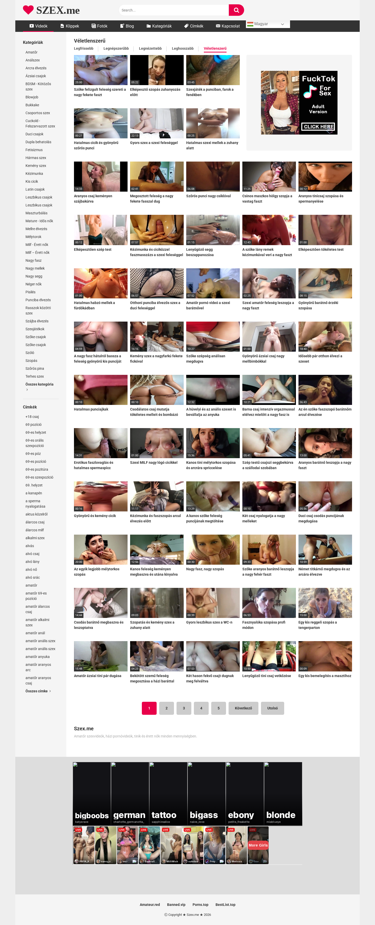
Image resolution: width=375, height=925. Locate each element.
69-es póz (33, 454)
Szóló (30, 353)
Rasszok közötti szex (38, 310)
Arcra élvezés (36, 68)
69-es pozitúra (37, 469)
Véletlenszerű (215, 48)
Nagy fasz (34, 260)
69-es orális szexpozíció (35, 443)
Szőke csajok (36, 337)
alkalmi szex (35, 538)
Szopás (31, 361)
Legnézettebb (150, 48)
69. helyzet (34, 485)
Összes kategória (40, 384)
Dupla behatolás (38, 142)
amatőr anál (35, 633)
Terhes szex (35, 376)
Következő (243, 708)
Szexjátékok (35, 329)
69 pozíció (34, 424)
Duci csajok (34, 134)
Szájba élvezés (37, 321)
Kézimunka (34, 173)
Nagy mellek (35, 268)
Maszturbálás (36, 213)
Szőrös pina (35, 368)
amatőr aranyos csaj (38, 680)
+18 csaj (32, 417)
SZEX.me (57, 10)
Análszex (33, 60)
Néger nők (34, 284)
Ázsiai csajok (36, 76)
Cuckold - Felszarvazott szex (40, 123)
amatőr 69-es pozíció (36, 596)
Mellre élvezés (36, 229)
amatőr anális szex (40, 641)
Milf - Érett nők (37, 245)
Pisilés (30, 292)
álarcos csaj (35, 522)
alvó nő (31, 569)
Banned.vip (176, 905)
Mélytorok (33, 237)
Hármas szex (36, 158)
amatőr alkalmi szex (37, 622)
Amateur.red (150, 905)
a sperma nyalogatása (35, 503)
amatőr (31, 585)
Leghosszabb (183, 48)
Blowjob (32, 97)
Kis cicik (32, 181)
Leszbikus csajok (39, 197)
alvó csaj (32, 554)
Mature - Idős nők (39, 221)
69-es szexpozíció (39, 477)
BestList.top (225, 905)
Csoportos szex (38, 113)
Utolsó (272, 708)
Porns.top (200, 905)
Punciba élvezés (38, 300)
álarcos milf (35, 530)
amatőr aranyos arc (38, 667)
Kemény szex (36, 166)
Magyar (260, 24)
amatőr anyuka (38, 657)
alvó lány (33, 562)
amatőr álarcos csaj (38, 609)
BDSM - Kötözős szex (38, 86)
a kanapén (34, 493)
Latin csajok (35, 189)
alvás (30, 546)
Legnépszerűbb (116, 48)
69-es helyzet (36, 432)
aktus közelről (36, 514)
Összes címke (37, 691)
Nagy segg (34, 276)
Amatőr (32, 52)
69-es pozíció (36, 461)
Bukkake (32, 105)
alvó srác (33, 577)
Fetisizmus (34, 150)
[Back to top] (358, 909)
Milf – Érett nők (37, 252)
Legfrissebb (83, 48)
